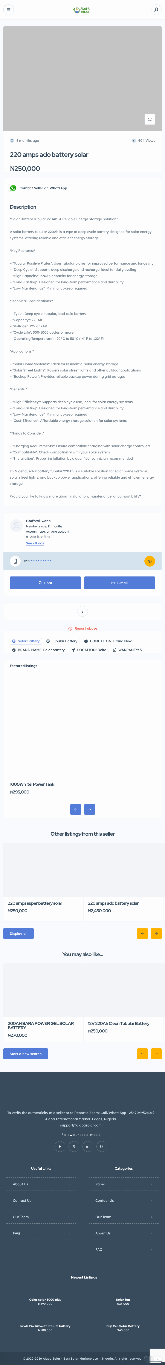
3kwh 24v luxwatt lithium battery (45, 1326)
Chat (48, 583)
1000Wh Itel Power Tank (32, 784)
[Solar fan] (123, 1291)
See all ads (35, 543)
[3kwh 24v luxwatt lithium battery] (45, 1317)
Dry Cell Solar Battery (123, 1326)
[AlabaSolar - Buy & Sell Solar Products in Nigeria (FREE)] (82, 10)
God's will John (38, 521)
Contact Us (22, 1200)
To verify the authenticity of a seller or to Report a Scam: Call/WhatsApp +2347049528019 (80, 1113)
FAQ (16, 1233)
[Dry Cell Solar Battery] (123, 1317)
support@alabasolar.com (81, 1125)
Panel (100, 1184)
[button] (153, 1359)
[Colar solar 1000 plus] (45, 1291)
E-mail (122, 583)
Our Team (21, 1217)
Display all (18, 933)
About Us (20, 1184)
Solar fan (123, 1299)
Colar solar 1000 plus (45, 1299)
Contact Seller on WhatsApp (43, 188)
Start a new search (26, 1054)
